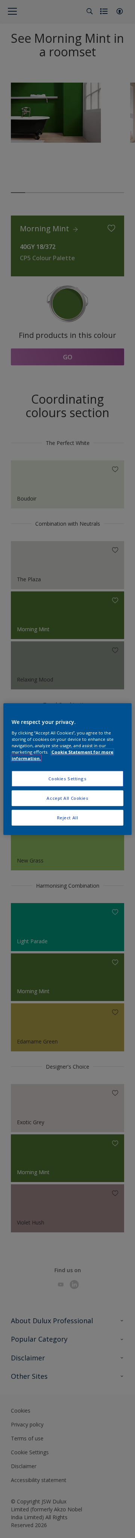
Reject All (67, 817)
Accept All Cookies (67, 798)
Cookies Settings (67, 778)
